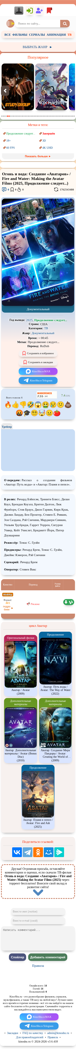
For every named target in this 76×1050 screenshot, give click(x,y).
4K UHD (47, 147)
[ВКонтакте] (17, 852)
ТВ (69, 34)
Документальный (43, 333)
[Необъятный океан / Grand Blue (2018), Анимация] (51, 109)
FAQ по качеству (32, 1033)
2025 (29, 320)
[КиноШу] (10, 23)
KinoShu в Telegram (41, 380)
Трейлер (7, 426)
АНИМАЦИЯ (56, 34)
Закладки (12, 1033)
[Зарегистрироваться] (39, 10)
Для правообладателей (29, 1037)
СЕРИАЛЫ (37, 34)
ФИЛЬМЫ (19, 34)
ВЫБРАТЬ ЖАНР (37, 47)
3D (44, 140)
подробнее (6, 608)
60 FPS (10, 147)
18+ (8, 140)
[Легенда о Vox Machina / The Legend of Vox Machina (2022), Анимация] (18, 109)
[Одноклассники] (38, 852)
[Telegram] (27, 852)
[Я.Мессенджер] (59, 852)
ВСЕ (7, 34)
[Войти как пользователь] (29, 10)
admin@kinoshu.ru (58, 1033)
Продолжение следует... (20, 133)
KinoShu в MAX (41, 371)
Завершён (48, 133)
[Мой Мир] (49, 852)
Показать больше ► (38, 156)
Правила (38, 965)
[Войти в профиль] (20, 10)
